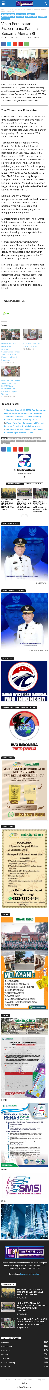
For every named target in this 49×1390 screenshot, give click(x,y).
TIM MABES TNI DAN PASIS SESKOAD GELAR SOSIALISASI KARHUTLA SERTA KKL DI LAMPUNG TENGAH (7, 504)
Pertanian (42, 16)
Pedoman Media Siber (23, 1380)
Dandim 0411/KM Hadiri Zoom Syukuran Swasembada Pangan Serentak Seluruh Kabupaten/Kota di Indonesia (10, 352)
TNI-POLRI (5, 19)
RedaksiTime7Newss (13, 38)
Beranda (4, 9)
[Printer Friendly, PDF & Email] (5, 315)
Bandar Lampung (14, 9)
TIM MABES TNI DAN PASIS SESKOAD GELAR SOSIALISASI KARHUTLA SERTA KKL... (30, 1292)
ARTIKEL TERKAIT (15, 484)
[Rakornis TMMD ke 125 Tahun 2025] (32, 334)
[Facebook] (24, 477)
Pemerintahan (31, 16)
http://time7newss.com (24, 473)
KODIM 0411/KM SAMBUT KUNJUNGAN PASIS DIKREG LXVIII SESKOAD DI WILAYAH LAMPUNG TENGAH (24, 504)
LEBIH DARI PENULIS (33, 484)
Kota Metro (21, 14)
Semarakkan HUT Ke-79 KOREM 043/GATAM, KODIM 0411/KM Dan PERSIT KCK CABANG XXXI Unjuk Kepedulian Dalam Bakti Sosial (40, 505)
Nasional (20, 16)
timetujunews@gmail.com (30, 1274)
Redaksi (24, 1383)
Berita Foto (5, 1367)
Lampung (31, 14)
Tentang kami (40, 1380)
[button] (45, 4)
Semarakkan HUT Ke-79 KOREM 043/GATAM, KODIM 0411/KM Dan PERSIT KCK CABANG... (32, 1321)
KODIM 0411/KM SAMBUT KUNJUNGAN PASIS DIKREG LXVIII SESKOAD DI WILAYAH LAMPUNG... (32, 1307)
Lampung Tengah (8, 16)
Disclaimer (8, 1380)
